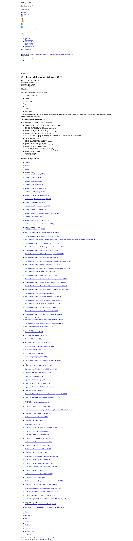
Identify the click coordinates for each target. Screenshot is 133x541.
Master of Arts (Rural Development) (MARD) (38, 199)
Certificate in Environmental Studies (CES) (37, 413)
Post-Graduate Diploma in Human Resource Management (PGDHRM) (45, 282)
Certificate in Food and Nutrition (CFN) (36, 417)
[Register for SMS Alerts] (22, 22)
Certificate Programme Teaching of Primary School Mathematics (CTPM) (46, 499)
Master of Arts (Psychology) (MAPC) (35, 192)
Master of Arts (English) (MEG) (34, 177)
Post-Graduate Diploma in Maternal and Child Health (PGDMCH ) (44, 300)
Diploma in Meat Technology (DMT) (35, 380)
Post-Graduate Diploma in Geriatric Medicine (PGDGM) (41, 271)
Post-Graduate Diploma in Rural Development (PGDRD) (41, 311)
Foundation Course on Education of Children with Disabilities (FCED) (45, 507)
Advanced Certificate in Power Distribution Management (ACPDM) (44, 319)
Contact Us (28, 534)
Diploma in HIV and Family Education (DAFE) (38, 372)
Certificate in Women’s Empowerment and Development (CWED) (44, 481)
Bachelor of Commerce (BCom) (34, 339)
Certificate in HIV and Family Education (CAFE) (39, 431)
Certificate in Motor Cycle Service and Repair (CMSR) (40, 504)
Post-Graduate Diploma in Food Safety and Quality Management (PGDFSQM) (47, 268)
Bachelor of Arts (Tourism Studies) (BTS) (37, 335)
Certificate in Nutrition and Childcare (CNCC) (38, 449)
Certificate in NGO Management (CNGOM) (37, 445)
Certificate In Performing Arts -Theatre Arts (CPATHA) (41, 466)
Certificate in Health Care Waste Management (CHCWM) (41, 427)
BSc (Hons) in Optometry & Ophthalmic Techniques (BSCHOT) (43, 360)
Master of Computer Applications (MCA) (36, 220)
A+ (33, 6)
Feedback (27, 525)
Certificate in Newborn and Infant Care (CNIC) (38, 442)
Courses (27, 98)
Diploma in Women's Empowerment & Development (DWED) (43, 397)
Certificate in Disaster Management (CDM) (37, 406)
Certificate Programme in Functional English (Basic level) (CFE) (43, 488)
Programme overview (31, 95)
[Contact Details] (22, 25)
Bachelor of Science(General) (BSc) (35, 349)
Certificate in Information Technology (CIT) (62, 54)
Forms (26, 108)
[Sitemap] (22, 27)
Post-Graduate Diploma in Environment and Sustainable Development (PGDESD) (48, 261)
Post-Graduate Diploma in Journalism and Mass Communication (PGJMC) (46, 286)
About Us (28, 38)
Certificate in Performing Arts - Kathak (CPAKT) (39, 459)
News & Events (30, 46)
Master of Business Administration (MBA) (37, 209)
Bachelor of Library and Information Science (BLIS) (40, 346)
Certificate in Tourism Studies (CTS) (35, 470)
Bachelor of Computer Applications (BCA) (37, 342)
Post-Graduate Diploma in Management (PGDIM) (39, 293)
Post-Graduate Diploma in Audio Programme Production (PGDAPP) (44, 247)
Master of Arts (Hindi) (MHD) (33, 181)
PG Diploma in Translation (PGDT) (35, 229)
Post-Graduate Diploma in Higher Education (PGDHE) (41, 275)
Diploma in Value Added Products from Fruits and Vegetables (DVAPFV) (46, 394)
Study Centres (29, 43)
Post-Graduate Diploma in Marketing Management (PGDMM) (43, 296)
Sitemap (27, 522)
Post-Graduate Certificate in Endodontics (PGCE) (39, 326)
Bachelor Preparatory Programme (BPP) (36, 357)
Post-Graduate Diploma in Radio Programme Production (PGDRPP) (44, 307)
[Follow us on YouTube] (22, 19)
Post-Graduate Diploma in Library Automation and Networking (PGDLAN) (46, 289)
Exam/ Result (29, 528)
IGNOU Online (29, 531)
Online (27, 169)
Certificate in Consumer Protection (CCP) (37, 402)
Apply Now (28, 111)
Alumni (27, 512)
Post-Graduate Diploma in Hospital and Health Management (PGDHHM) (46, 279)
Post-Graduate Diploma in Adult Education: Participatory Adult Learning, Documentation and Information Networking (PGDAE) (62, 239)
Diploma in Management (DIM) (34, 376)
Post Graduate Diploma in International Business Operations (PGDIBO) (45, 236)
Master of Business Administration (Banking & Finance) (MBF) (43, 213)
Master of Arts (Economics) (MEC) (35, 174)
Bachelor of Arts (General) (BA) (34, 332)
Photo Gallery (29, 44)
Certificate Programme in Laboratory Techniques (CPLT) (41, 491)
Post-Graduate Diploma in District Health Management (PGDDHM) (44, 254)
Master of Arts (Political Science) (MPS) (36, 188)
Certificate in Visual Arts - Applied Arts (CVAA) (39, 474)
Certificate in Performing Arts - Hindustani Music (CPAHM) (42, 456)
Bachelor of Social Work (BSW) (34, 353)
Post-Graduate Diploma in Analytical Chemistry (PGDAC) (42, 243)
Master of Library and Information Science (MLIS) (39, 224)
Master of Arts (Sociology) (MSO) (35, 202)
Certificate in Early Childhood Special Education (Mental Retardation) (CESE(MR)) (49, 410)
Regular (27, 165)
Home (23, 54)
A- (30, 6)
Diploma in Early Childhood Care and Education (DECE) (41, 369)
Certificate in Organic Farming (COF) (36, 452)
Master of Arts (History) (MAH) (34, 184)
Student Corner (29, 41)
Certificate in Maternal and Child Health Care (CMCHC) (41, 438)
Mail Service (28, 515)
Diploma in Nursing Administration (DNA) (37, 383)
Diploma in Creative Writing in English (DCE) (38, 365)
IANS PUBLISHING (45, 539)
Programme (38, 54)
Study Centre (28, 101)
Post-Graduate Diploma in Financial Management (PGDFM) (42, 264)
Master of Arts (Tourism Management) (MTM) (38, 206)
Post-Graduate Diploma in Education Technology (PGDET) (42, 257)
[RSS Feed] (22, 17)
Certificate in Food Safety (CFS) (34, 420)
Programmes (29, 40)
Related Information (30, 105)
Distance (45, 54)
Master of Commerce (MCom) (33, 216)
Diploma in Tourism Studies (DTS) (35, 390)
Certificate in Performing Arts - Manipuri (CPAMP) (39, 463)
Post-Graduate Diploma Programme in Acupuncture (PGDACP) (43, 314)
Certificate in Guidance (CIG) (33, 424)
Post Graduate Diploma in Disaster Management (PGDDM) (42, 232)
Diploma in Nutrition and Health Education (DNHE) (40, 387)
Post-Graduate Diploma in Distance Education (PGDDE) (41, 250)
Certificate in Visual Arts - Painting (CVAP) (37, 477)
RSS (26, 518)
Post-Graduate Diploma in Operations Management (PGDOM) (43, 303)
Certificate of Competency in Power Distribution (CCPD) (41, 484)
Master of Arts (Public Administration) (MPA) (38, 195)
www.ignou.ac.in (26, 49)
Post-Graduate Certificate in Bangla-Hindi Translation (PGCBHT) (44, 323)
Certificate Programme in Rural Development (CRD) (40, 495)
